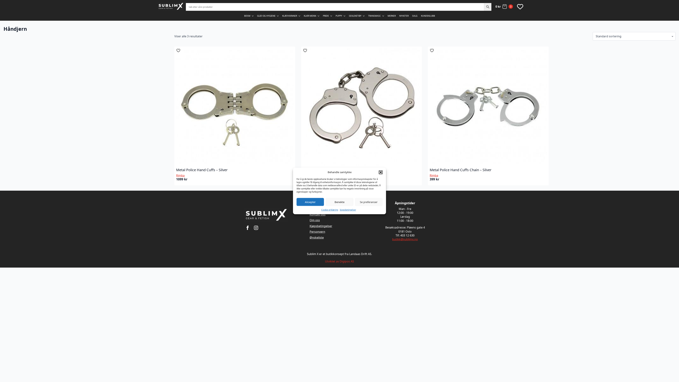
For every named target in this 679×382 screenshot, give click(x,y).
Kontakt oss (318, 214)
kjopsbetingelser (348, 209)
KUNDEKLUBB (428, 15)
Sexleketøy (355, 15)
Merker (392, 15)
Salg (414, 15)
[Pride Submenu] (331, 16)
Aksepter (310, 202)
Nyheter (404, 15)
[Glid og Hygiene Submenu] (277, 16)
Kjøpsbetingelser (321, 226)
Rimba (180, 175)
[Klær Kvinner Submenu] (299, 16)
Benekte (339, 202)
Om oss (315, 220)
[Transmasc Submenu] (383, 16)
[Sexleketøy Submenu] (363, 16)
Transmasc (374, 15)
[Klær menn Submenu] (318, 16)
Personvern (317, 232)
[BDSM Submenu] (252, 16)
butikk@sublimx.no (405, 239)
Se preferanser (369, 202)
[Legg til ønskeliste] (178, 50)
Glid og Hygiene (266, 15)
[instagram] (256, 227)
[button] (380, 172)
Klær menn (310, 15)
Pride (326, 15)
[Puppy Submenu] (344, 16)
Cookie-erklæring (329, 209)
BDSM (247, 15)
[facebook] (247, 227)
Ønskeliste (317, 237)
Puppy (339, 15)
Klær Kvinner (289, 15)
